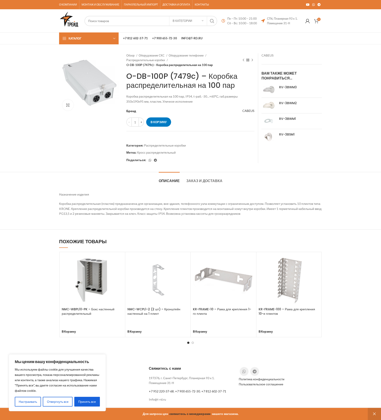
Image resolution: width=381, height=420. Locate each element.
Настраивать (28, 401)
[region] (57, 382)
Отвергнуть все (58, 401)
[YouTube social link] (308, 5)
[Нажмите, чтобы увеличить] (67, 105)
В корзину (159, 122)
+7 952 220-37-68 (161, 391)
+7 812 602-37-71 (213, 391)
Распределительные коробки (146, 60)
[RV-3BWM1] (268, 121)
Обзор (130, 55)
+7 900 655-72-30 (187, 391)
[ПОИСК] (212, 21)
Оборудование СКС (152, 55)
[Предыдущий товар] (243, 60)
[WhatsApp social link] (313, 5)
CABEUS (248, 111)
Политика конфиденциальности (261, 379)
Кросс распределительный (156, 152)
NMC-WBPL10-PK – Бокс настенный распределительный (88, 311)
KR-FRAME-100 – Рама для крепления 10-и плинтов (287, 311)
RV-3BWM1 (287, 119)
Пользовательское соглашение (261, 384)
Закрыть (374, 414)
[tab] (169, 178)
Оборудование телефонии (186, 55)
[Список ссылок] (190, 399)
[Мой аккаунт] (307, 21)
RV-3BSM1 (287, 134)
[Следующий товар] (252, 60)
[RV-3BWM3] (268, 89)
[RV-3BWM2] (268, 105)
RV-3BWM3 (288, 87)
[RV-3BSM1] (268, 136)
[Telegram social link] (319, 5)
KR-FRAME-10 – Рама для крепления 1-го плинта (222, 311)
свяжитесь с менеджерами (190, 414)
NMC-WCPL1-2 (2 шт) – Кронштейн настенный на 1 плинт (153, 311)
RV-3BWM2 (288, 103)
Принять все (87, 401)
